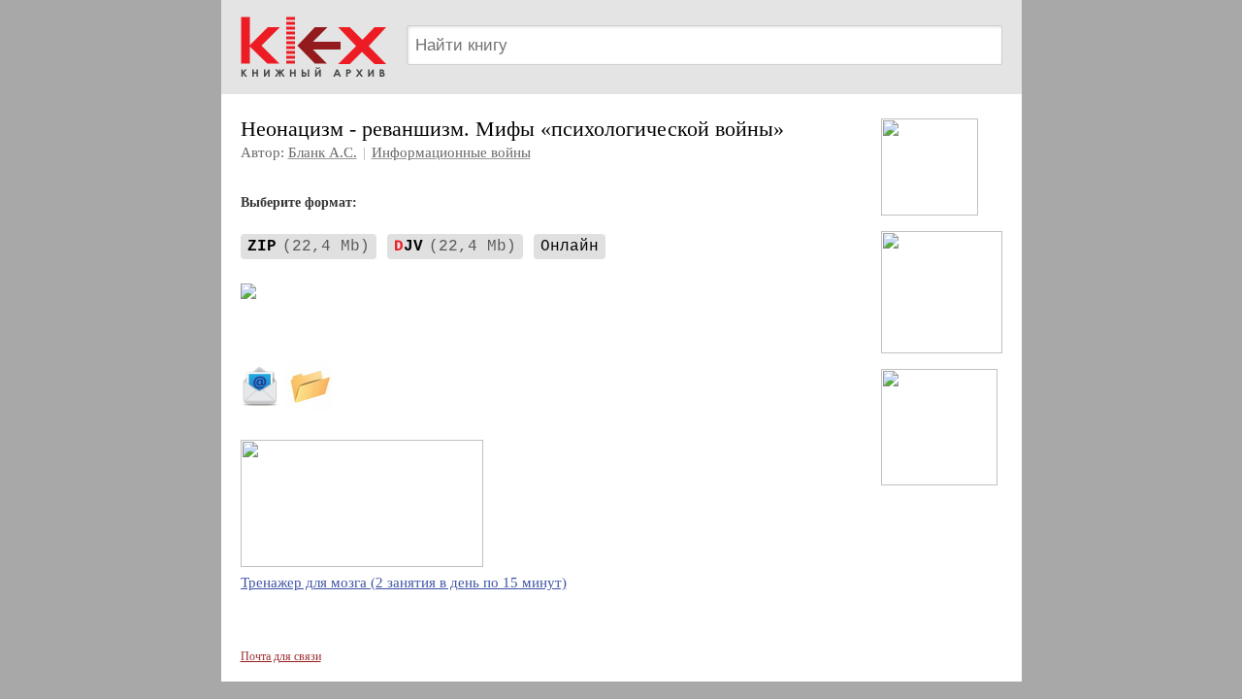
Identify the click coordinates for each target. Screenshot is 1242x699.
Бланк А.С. (322, 152)
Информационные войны (451, 152)
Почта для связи (281, 656)
